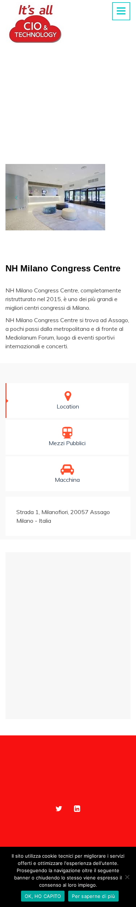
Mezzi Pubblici (67, 443)
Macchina (67, 479)
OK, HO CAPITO (43, 896)
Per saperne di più (93, 896)
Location (68, 406)
